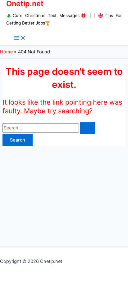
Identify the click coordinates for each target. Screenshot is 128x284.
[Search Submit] (87, 128)
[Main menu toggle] (20, 38)
